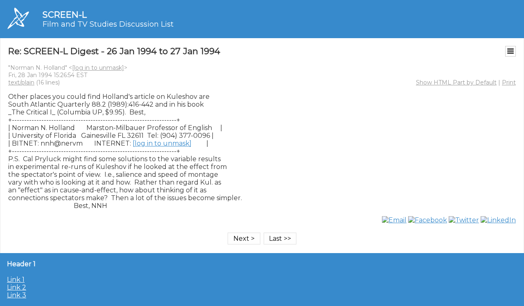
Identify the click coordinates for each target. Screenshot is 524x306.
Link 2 (16, 287)
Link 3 (16, 295)
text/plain (21, 82)
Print (509, 82)
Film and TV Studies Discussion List (108, 24)
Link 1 (16, 279)
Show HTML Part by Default (456, 82)
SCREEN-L (65, 14)
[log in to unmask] (98, 67)
